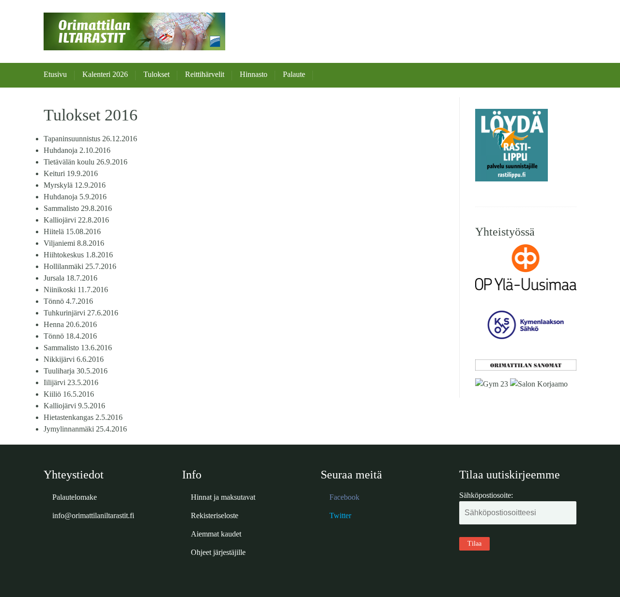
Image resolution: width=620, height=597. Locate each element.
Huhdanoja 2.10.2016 (77, 150)
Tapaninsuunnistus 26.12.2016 (90, 138)
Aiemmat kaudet (216, 534)
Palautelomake (74, 497)
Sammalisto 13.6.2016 (78, 347)
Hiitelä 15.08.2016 (72, 231)
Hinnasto (253, 74)
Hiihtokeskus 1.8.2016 (78, 255)
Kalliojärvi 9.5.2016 (74, 406)
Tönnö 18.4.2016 (70, 336)
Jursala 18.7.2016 (70, 278)
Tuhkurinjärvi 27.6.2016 (81, 313)
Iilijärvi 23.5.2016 (71, 382)
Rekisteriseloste (214, 515)
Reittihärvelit (204, 74)
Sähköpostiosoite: (486, 495)
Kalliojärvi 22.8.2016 (76, 220)
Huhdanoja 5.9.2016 (75, 197)
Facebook (344, 497)
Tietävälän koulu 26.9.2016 (85, 162)
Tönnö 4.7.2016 (68, 301)
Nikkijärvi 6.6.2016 (74, 359)
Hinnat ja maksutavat (223, 497)
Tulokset (156, 74)
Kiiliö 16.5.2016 (69, 394)
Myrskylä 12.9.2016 (75, 185)
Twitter (340, 515)
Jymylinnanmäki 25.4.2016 (85, 429)
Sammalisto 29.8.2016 (78, 208)
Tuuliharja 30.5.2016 (76, 371)
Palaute (294, 74)
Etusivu (55, 74)
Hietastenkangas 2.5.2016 (83, 417)
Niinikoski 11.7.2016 (76, 289)
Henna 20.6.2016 (70, 324)
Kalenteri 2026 (105, 74)
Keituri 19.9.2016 (71, 173)
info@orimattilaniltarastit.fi (93, 515)
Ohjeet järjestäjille (218, 552)
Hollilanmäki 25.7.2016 (80, 266)
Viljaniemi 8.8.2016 (74, 243)
